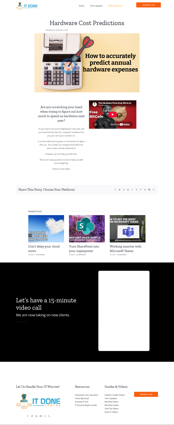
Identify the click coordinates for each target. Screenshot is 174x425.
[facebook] (28, 416)
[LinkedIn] (128, 189)
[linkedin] (36, 416)
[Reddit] (124, 189)
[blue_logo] (27, 3)
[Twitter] (119, 189)
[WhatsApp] (132, 189)
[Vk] (145, 189)
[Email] (153, 189)
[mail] (45, 416)
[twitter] (32, 416)
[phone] (49, 416)
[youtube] (41, 416)
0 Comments (40, 255)
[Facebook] (115, 189)
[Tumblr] (136, 189)
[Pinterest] (140, 189)
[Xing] (149, 189)
